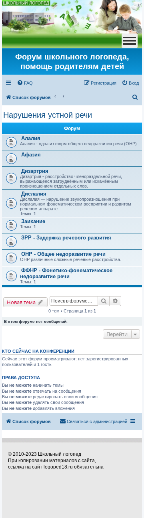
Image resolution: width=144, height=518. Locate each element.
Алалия (30, 138)
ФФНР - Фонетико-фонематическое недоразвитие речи (66, 273)
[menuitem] (25, 83)
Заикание (33, 221)
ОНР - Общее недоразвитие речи (63, 254)
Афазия (31, 155)
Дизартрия (34, 171)
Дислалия (33, 194)
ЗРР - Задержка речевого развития (66, 238)
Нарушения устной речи (47, 115)
